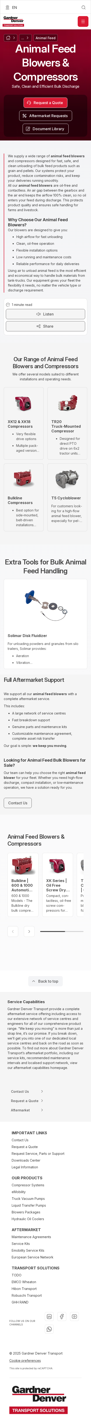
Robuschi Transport (27, 1295)
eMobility (19, 1192)
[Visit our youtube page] (74, 1316)
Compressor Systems (28, 1185)
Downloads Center (26, 1160)
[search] (83, 7)
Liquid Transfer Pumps (29, 1205)
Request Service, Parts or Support (38, 1154)
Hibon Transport (24, 1289)
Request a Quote (25, 1147)
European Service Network (32, 1257)
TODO (16, 1275)
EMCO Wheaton (24, 1282)
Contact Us (20, 1140)
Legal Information (25, 1167)
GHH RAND (20, 1302)
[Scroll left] (12, 931)
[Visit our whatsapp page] (49, 1329)
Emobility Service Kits (28, 1250)
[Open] (83, 21)
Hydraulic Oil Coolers (28, 1219)
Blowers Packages (26, 1212)
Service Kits (21, 1244)
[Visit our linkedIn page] (49, 1316)
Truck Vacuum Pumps (28, 1199)
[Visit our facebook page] (61, 1316)
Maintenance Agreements (31, 1237)
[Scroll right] (29, 931)
